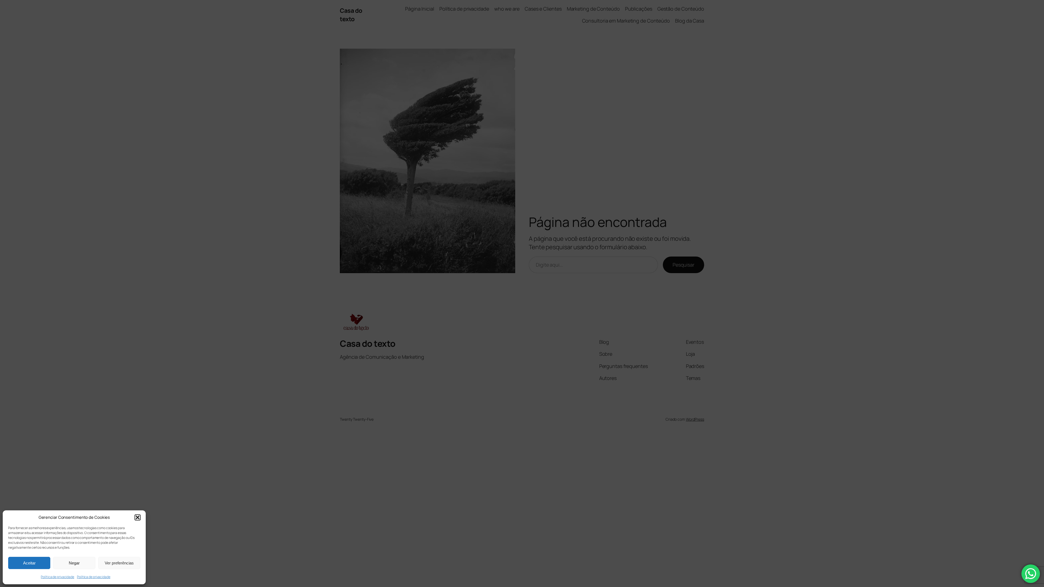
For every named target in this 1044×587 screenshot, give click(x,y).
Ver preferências (119, 563)
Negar (74, 563)
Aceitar (29, 563)
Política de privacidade (57, 576)
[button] (137, 517)
